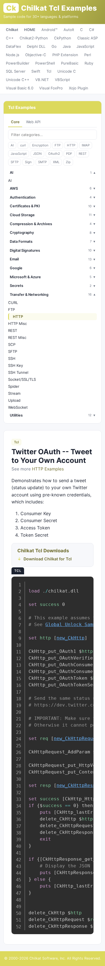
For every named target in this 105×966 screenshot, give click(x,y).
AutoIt (69, 29)
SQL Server (15, 71)
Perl (87, 55)
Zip (68, 162)
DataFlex (13, 46)
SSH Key (15, 365)
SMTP (42, 162)
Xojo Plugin (78, 88)
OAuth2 (54, 154)
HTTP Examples (48, 469)
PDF (69, 154)
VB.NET (42, 79)
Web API (33, 122)
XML (56, 162)
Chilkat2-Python (34, 38)
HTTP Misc (17, 323)
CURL (13, 302)
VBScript (62, 79)
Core (15, 122)
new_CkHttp (71, 638)
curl (23, 145)
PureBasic (69, 63)
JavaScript (85, 46)
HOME (29, 29)
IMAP (86, 145)
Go (54, 46)
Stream (14, 393)
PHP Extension (65, 55)
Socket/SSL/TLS (22, 379)
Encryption (40, 145)
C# (91, 29)
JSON (37, 154)
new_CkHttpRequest (77, 738)
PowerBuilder (17, 63)
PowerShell (45, 63)
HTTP (71, 145)
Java (67, 46)
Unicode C (66, 71)
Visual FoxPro (51, 88)
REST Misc (17, 337)
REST (83, 154)
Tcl (48, 71)
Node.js (12, 55)
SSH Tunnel (18, 372)
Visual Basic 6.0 (19, 88)
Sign (28, 162)
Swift (35, 71)
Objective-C (35, 55)
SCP (11, 344)
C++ (10, 38)
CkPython (62, 38)
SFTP (14, 162)
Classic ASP (87, 38)
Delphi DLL (36, 46)
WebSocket (18, 407)
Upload (14, 400)
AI (12, 145)
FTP (57, 145)
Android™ (49, 29)
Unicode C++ (17, 79)
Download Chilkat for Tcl (48, 558)
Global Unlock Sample (73, 624)
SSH (11, 358)
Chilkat (12, 29)
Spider (13, 386)
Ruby (89, 63)
